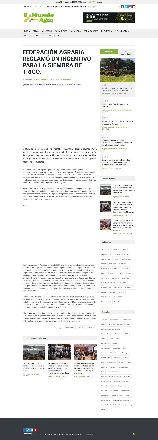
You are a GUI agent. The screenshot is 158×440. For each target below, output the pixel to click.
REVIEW (103, 292)
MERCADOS (47, 31)
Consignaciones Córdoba (109, 343)
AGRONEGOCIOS (91, 31)
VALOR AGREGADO (119, 297)
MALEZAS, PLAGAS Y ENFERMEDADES (113, 283)
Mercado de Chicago (113, 372)
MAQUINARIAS (106, 287)
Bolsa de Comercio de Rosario (110, 334)
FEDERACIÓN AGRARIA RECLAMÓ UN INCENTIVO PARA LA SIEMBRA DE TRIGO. (57, 62)
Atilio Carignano (127, 320)
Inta (102, 362)
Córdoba (104, 353)
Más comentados (126, 52)
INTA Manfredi (111, 362)
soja (125, 405)
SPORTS (121, 292)
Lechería (128, 362)
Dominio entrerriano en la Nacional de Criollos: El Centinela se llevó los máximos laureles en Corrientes (116, 162)
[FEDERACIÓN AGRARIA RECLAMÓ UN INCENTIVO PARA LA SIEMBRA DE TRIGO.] (60, 112)
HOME (112, 273)
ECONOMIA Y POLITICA (108, 264)
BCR (102, 324)
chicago (103, 338)
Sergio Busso (105, 400)
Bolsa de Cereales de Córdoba (110, 329)
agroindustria (114, 320)
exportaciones (105, 357)
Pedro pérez (125, 391)
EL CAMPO (105, 31)
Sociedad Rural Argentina (121, 400)
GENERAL (80, 327)
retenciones (105, 395)
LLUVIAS (104, 367)
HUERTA (119, 273)
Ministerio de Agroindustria (109, 391)
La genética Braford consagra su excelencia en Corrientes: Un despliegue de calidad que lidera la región (117, 142)
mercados (127, 376)
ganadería (117, 357)
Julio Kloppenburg (42, 79)
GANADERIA (75, 31)
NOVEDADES (91, 327)
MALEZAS (40, 36)
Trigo (131, 405)
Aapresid (104, 320)
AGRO (50, 376)
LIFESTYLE (125, 278)
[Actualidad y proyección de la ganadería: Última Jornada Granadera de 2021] (117, 70)
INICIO (27, 31)
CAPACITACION (127, 110)
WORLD (116, 302)
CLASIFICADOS (54, 36)
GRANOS (126, 357)
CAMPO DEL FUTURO (122, 254)
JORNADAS (82, 376)
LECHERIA (115, 278)
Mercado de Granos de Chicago (111, 376)
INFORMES (105, 128)
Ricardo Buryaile (117, 395)
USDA (103, 409)
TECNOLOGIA (105, 297)
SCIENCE (113, 292)
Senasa (128, 395)
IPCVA (121, 362)
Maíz (102, 372)
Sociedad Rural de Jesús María (110, 405)
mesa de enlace (106, 381)
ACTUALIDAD (106, 110)
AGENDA (27, 36)
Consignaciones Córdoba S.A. (110, 348)
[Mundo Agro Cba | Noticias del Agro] (39, 21)
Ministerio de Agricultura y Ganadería (112, 386)
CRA (124, 348)
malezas (112, 367)
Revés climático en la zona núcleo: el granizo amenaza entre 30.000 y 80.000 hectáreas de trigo (68, 7)
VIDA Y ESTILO (121, 31)
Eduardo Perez (114, 353)
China (111, 338)
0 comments (67, 79)
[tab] (109, 52)
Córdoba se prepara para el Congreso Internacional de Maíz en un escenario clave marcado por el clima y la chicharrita (84, 368)
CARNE (125, 334)
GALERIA (104, 268)
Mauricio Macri (123, 367)
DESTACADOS (69, 327)
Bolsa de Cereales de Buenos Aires (118, 324)
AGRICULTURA (61, 31)
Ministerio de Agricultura (121, 381)
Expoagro (125, 353)
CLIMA (36, 31)
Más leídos (108, 51)
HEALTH (104, 273)
